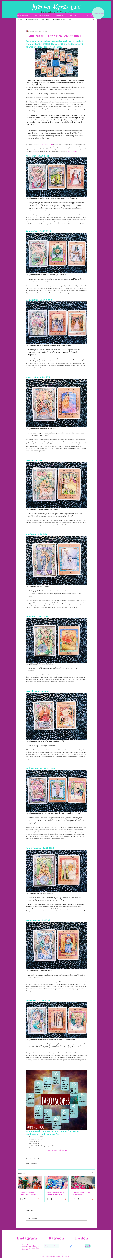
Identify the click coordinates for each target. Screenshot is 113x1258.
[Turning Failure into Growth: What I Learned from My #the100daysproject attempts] (30, 1182)
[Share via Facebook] (26, 1158)
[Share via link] (39, 1158)
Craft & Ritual (45, 20)
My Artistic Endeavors (32, 20)
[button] (18, 15)
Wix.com (66, 1256)
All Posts (20, 20)
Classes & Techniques (59, 20)
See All (93, 1173)
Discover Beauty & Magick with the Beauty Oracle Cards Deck (56, 1193)
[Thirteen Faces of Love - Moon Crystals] (83, 1182)
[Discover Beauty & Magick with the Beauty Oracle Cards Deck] (56, 1182)
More (70, 20)
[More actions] (86, 31)
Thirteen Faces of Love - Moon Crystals (81, 1193)
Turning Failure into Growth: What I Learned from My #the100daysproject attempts (30, 1193)
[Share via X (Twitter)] (31, 1158)
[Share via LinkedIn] (35, 1158)
